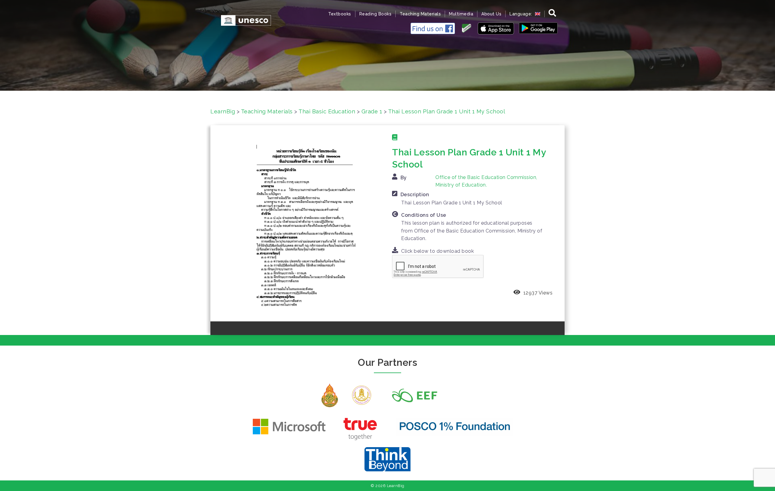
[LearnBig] (243, 20)
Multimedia (461, 13)
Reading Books (375, 13)
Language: (521, 13)
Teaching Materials (420, 13)
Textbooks (339, 13)
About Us (491, 13)
